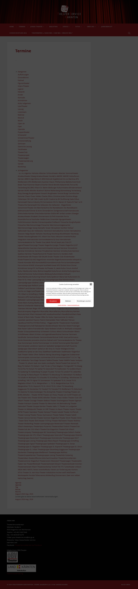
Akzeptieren (53, 301)
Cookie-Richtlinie (62, 305)
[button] (91, 284)
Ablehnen (68, 301)
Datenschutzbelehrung (73, 305)
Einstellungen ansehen (84, 301)
